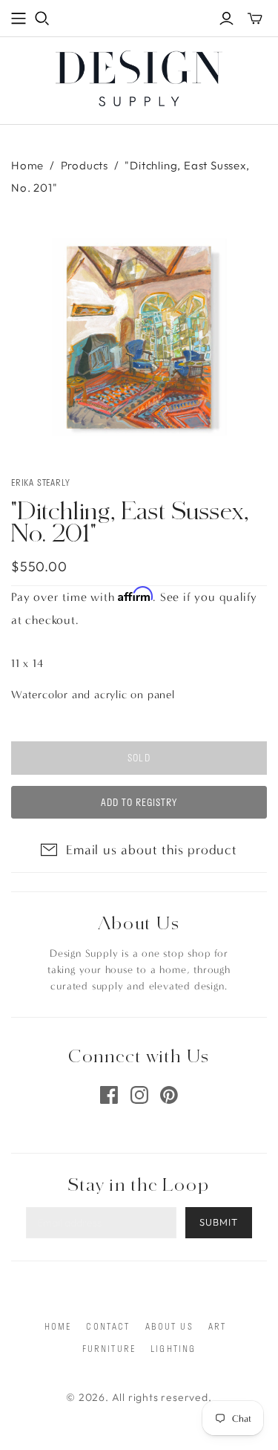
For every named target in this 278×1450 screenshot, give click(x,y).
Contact (108, 1326)
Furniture (109, 1348)
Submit (218, 1222)
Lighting (173, 1348)
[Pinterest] (169, 1095)
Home (27, 165)
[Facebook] (109, 1095)
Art (217, 1326)
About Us (169, 1326)
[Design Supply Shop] (139, 75)
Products (84, 165)
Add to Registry (139, 802)
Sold (139, 757)
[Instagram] (139, 1095)
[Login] (226, 18)
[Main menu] (18, 18)
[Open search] (42, 18)
